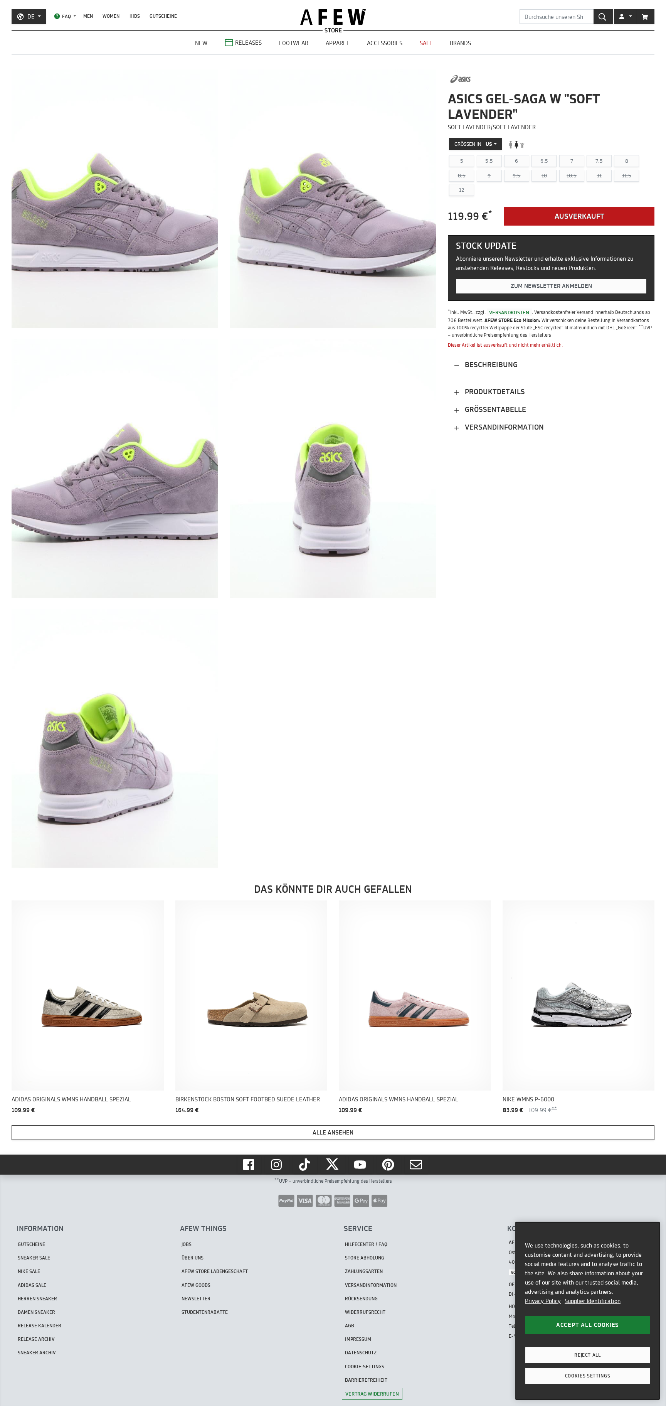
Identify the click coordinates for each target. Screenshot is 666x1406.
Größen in (473, 144)
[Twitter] (333, 1164)
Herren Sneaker (37, 1298)
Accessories (384, 43)
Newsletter (196, 1298)
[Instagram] (277, 1164)
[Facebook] (249, 1164)
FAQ (66, 16)
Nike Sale (29, 1271)
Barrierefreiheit (366, 1380)
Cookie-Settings (364, 1366)
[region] (587, 1311)
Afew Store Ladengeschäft (215, 1271)
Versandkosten (509, 312)
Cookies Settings (587, 1376)
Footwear (293, 43)
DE (31, 16)
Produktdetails (494, 392)
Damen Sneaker (36, 1312)
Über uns (193, 1258)
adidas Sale (32, 1285)
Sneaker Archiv (37, 1352)
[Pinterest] (389, 1164)
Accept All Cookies (587, 1324)
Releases (248, 42)
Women (111, 16)
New (201, 43)
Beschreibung (490, 365)
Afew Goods (196, 1285)
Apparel (338, 43)
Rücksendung (361, 1298)
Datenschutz (361, 1352)
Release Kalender (39, 1325)
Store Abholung (364, 1258)
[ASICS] (460, 79)
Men (88, 16)
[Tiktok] (305, 1164)
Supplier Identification (593, 1301)
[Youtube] (361, 1164)
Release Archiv (36, 1339)
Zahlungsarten (364, 1271)
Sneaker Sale (34, 1258)
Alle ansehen (333, 1132)
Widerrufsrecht (365, 1312)
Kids (135, 16)
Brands (460, 43)
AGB (349, 1325)
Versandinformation (503, 427)
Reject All (587, 1355)
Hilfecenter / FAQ (366, 1244)
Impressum (358, 1339)
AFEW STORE (333, 17)
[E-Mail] (417, 1164)
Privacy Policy (543, 1301)
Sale (426, 43)
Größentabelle (494, 409)
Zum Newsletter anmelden (551, 286)
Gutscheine (163, 16)
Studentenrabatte (205, 1312)
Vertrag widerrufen (372, 1394)
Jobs (187, 1244)
